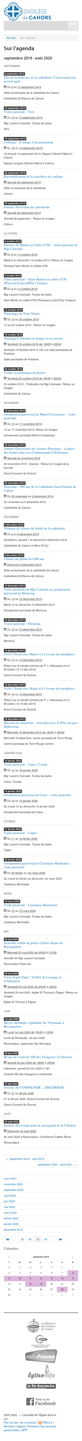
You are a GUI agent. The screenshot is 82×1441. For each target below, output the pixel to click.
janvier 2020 (11, 1224)
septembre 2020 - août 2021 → (57, 1164)
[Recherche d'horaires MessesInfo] (41, 1371)
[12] (60, 1239)
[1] (7, 1239)
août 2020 (10, 1195)
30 (22, 1239)
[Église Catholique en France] (41, 1325)
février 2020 (11, 1218)
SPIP (24, 1430)
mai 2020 (9, 1207)
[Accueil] (27, 10)
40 (30, 1239)
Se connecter (28, 1422)
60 (45, 1239)
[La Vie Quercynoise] (41, 1386)
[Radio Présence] (41, 1356)
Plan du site (11, 1422)
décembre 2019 (13, 1229)
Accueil (11, 38)
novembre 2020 (13, 1184)
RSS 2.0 (47, 1422)
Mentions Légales (14, 1426)
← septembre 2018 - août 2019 (25, 1159)
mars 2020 (10, 1212)
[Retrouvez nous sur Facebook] (41, 1401)
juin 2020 (9, 1201)
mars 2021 (10, 1178)
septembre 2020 (14, 1190)
